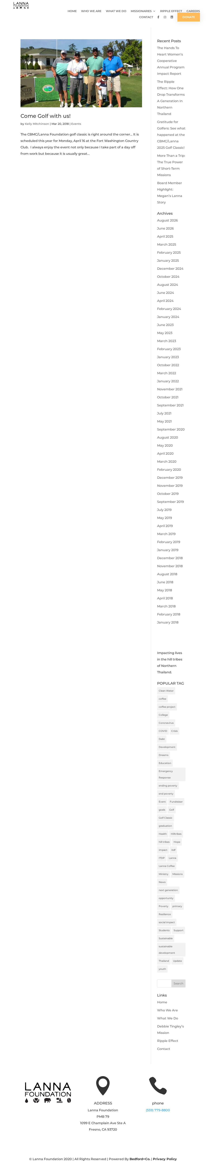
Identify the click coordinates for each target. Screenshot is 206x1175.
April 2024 (165, 301)
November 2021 (169, 389)
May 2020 (165, 445)
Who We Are (91, 11)
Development (167, 746)
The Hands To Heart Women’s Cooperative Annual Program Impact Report (170, 61)
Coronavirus (166, 722)
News (162, 882)
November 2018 (170, 566)
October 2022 (168, 365)
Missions (177, 874)
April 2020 (165, 453)
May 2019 (164, 518)
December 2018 (170, 558)
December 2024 (170, 269)
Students (164, 930)
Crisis (174, 730)
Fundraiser (176, 801)
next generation (168, 890)
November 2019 (170, 486)
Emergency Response (166, 774)
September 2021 (170, 405)
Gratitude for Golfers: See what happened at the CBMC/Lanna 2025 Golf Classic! (171, 135)
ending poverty (168, 785)
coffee (162, 698)
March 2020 (166, 461)
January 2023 (168, 357)
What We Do (116, 11)
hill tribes (164, 841)
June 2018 (165, 582)
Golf (171, 809)
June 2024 (165, 293)
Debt (162, 738)
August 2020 (167, 437)
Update (177, 960)
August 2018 (167, 574)
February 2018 (168, 614)
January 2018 (167, 622)
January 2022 (168, 381)
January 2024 (168, 317)
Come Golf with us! (46, 116)
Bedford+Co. (140, 1159)
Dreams (163, 755)
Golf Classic (165, 817)
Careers (193, 11)
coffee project (167, 706)
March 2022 (166, 373)
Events (76, 124)
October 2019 (168, 494)
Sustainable (166, 938)
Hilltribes (176, 833)
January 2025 (168, 260)
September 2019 (170, 502)
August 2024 (167, 285)
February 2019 (168, 542)
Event (162, 801)
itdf (173, 849)
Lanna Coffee (167, 865)
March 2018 (166, 606)
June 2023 (165, 325)
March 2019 (166, 534)
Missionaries (141, 11)
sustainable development (167, 949)
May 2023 (164, 333)
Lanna (172, 857)
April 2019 (165, 526)
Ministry (163, 874)
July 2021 (164, 413)
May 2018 (164, 590)
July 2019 (164, 510)
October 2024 (168, 277)
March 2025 (166, 244)
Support (178, 930)
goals (162, 809)
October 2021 (167, 397)
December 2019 (170, 478)
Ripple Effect (171, 11)
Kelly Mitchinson (37, 124)
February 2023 (169, 349)
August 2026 (167, 220)
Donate (188, 17)
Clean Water (166, 690)
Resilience (165, 914)
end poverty (166, 793)
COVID (163, 730)
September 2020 (171, 429)
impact (163, 849)
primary (177, 906)
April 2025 (165, 236)
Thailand (164, 960)
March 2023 (166, 341)
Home (72, 11)
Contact (146, 17)
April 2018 (165, 598)
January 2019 (167, 550)
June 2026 (165, 228)
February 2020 (169, 470)
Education (165, 763)
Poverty (163, 906)
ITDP (162, 857)
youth (162, 968)
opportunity (166, 898)
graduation (165, 825)
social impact (167, 922)
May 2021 (164, 421)
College (163, 714)
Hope (177, 841)
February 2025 (169, 252)
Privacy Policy (165, 1159)
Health (163, 833)
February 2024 (169, 309)
